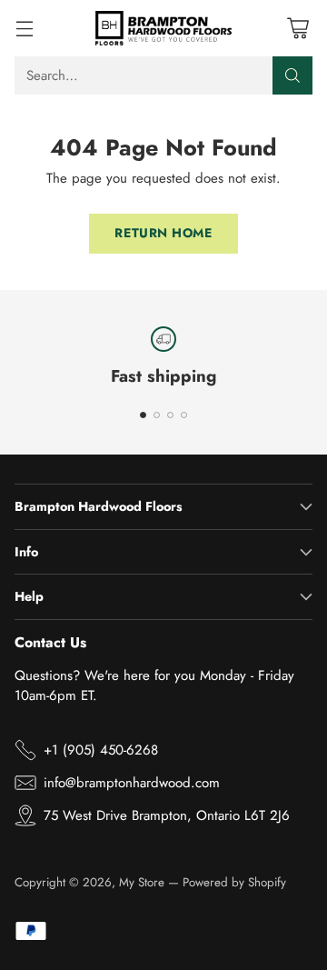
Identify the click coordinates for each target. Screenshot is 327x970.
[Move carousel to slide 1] (143, 415)
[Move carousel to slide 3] (170, 415)
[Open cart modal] (297, 27)
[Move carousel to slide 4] (184, 415)
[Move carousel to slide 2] (157, 415)
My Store (141, 882)
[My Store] (163, 28)
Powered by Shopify (234, 882)
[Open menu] (24, 27)
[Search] (292, 75)
